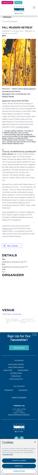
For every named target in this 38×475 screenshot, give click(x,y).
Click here (5, 94)
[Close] (35, 442)
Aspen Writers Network (16, 367)
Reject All (19, 466)
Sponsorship (23, 389)
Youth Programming (16, 378)
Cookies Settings (19, 471)
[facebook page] (16, 438)
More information (8, 454)
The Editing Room (16, 372)
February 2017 (7, 228)
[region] (19, 457)
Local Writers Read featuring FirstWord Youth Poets (13, 320)
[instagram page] (21, 438)
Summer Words (23, 369)
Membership (8, 389)
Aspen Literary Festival (16, 364)
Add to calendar (12, 246)
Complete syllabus (22, 127)
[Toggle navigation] (34, 7)
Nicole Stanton (28, 89)
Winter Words (16, 375)
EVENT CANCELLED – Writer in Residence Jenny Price (28, 320)
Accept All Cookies (19, 460)
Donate (18, 2)
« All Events (6, 17)
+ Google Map (16, 314)
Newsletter (7, 2)
